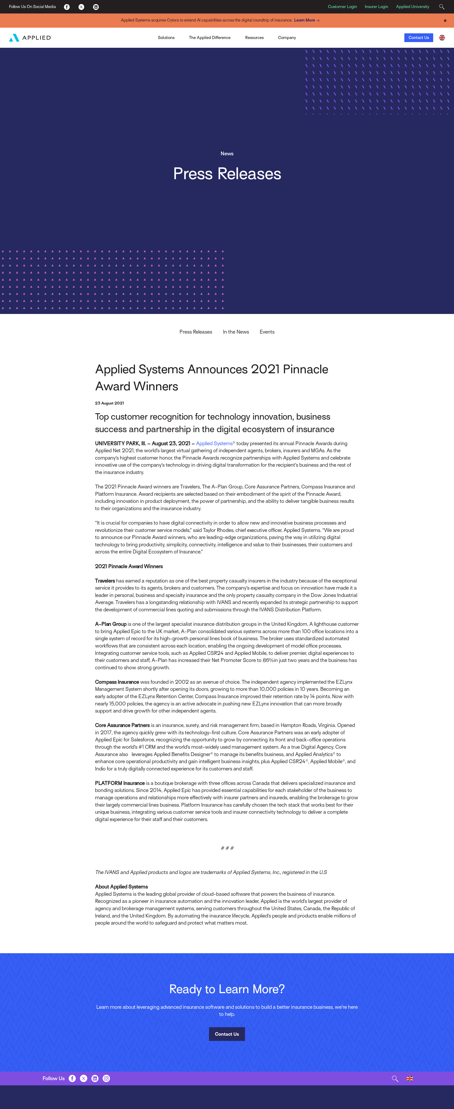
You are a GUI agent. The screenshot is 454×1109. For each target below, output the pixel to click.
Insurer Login (376, 6)
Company (287, 37)
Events (267, 332)
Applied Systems (214, 443)
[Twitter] (81, 6)
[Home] (30, 37)
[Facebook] (67, 6)
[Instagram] (106, 1078)
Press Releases (195, 332)
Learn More (304, 20)
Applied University (412, 6)
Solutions (166, 37)
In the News (236, 332)
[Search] (442, 7)
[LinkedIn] (96, 6)
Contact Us (419, 37)
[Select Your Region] (442, 37)
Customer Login (342, 6)
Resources (254, 37)
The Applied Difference (210, 37)
